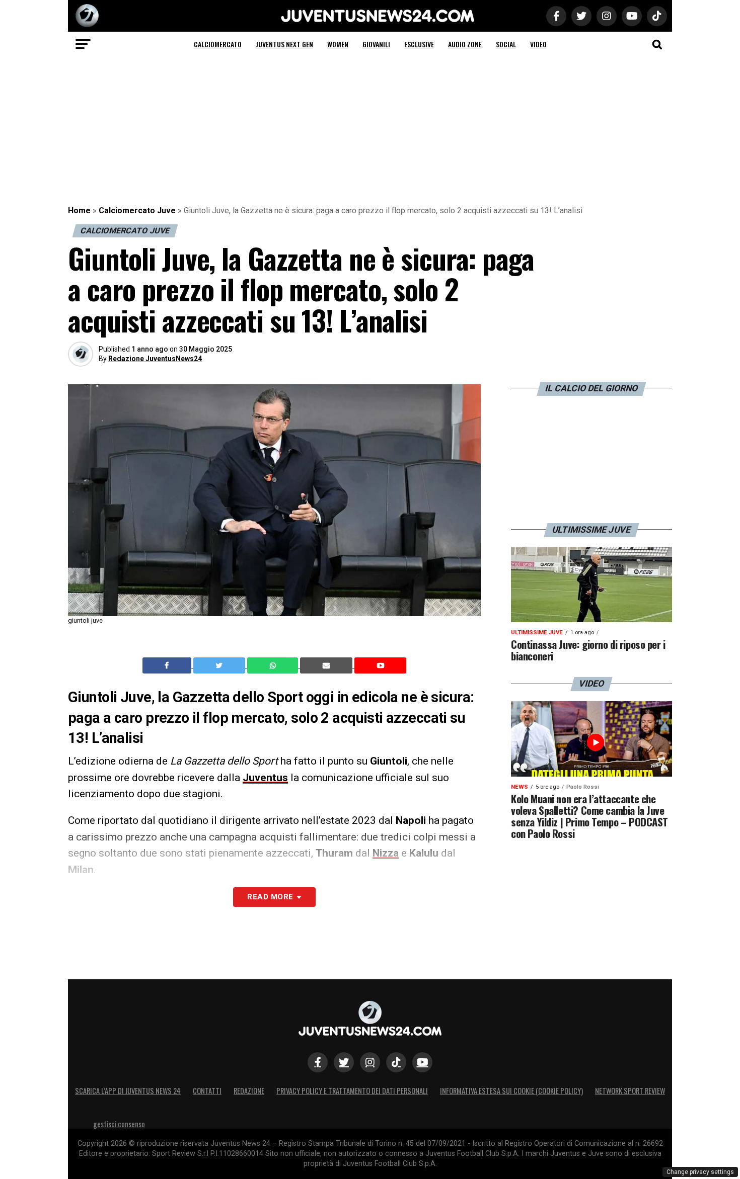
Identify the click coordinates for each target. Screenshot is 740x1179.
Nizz (383, 853)
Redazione (249, 1090)
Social (506, 44)
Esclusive (419, 44)
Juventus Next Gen (284, 44)
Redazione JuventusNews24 (155, 359)
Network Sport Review (630, 1090)
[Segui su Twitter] (344, 1062)
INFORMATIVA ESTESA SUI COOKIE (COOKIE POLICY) (511, 1090)
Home (79, 210)
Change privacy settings (700, 1171)
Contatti (207, 1090)
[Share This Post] (274, 665)
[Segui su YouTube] (422, 1062)
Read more (270, 896)
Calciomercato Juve (137, 210)
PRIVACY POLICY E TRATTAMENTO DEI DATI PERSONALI (352, 1090)
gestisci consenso (119, 1124)
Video (538, 44)
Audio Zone (465, 44)
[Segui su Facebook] (318, 1062)
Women (337, 44)
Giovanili (376, 44)
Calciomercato (218, 44)
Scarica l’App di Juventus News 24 (128, 1090)
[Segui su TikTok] (396, 1062)
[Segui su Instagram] (370, 1062)
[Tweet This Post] (220, 665)
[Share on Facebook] (168, 665)
